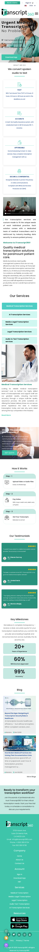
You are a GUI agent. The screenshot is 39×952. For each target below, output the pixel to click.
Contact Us (19, 863)
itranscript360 (24, 950)
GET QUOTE (9, 453)
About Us (19, 859)
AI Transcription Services (19, 907)
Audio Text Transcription (20, 904)
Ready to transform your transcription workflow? (19, 791)
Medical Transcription (19, 893)
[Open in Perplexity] (6, 945)
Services (19, 887)
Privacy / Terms (22, 940)
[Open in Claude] (6, 939)
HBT (19, 882)
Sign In (19, 874)
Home (19, 856)
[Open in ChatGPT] (6, 932)
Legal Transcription (19, 900)
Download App (11, 57)
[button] (36, 13)
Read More (6, 415)
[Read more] (18, 12)
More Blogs (31, 776)
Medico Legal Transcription (20, 896)
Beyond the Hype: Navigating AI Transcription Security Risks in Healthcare (17, 715)
